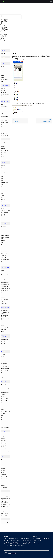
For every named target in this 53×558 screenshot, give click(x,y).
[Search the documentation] (1, 16)
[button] (50, 50)
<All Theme (15, 50)
